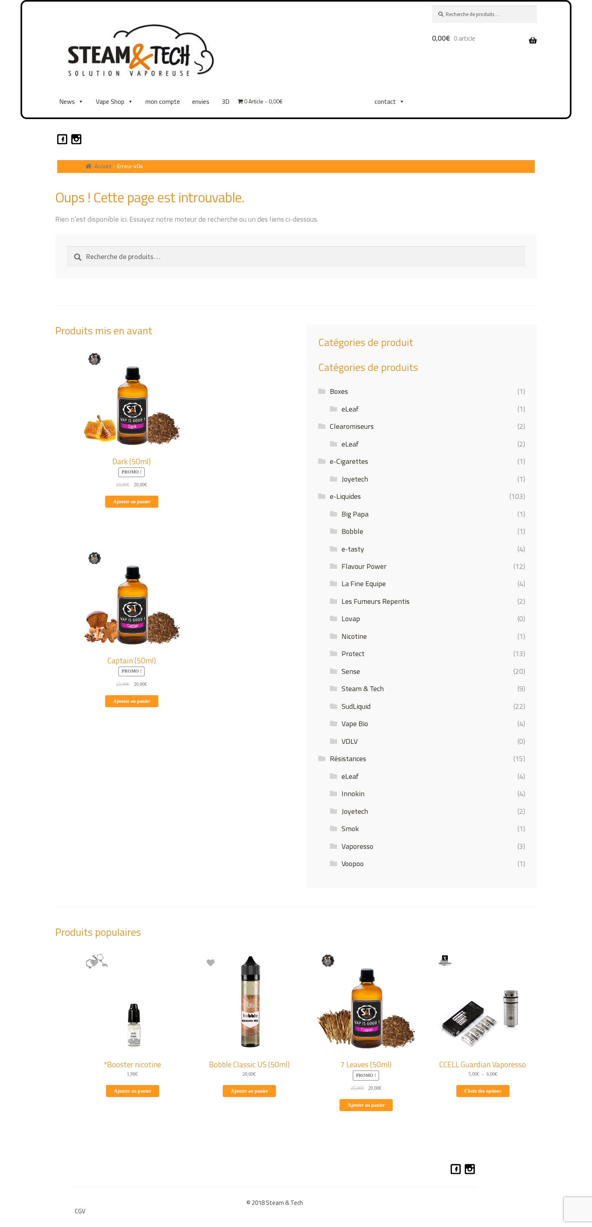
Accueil (103, 166)
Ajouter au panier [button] (131, 501)
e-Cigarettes (349, 461)
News (67, 101)
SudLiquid (356, 706)
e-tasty (353, 549)
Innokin (353, 793)
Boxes (339, 391)
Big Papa (355, 514)
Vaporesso (357, 846)
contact (385, 101)
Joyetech (355, 479)
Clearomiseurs (352, 426)
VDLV (350, 741)
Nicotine (354, 636)
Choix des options (482, 1091)
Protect (353, 653)
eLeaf (350, 409)
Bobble (352, 531)
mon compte (162, 101)
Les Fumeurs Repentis (376, 601)
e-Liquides (345, 496)
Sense (351, 671)
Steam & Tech (363, 688)
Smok (350, 828)
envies (200, 101)
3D (225, 101)
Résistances (348, 758)
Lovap (351, 618)
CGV (80, 1211)
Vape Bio (355, 723)
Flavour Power (364, 566)
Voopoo (353, 863)
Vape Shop (110, 101)
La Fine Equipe (364, 583)
